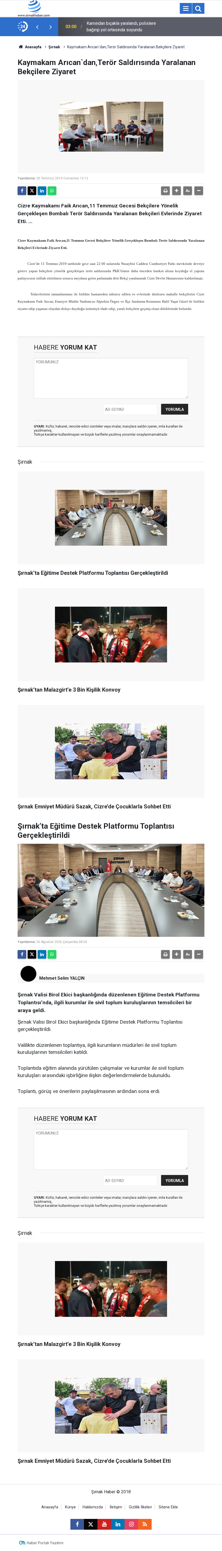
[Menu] (186, 9)
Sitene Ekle (168, 1507)
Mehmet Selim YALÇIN (61, 978)
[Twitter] (32, 190)
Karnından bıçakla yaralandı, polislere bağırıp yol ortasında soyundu (121, 26)
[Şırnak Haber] (34, 8)
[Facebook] (22, 190)
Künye (70, 1507)
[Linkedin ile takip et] (118, 1524)
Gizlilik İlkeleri (140, 1507)
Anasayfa (32, 47)
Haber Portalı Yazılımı (45, 1543)
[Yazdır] (165, 190)
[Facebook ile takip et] (77, 1524)
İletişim (116, 1507)
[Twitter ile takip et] (90, 1524)
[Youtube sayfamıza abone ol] (104, 1524)
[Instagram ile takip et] (131, 1524)
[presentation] (37, 26)
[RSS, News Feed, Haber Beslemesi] (145, 1524)
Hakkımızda (93, 1507)
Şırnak (54, 47)
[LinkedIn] (42, 190)
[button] (176, 190)
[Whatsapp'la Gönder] (52, 190)
